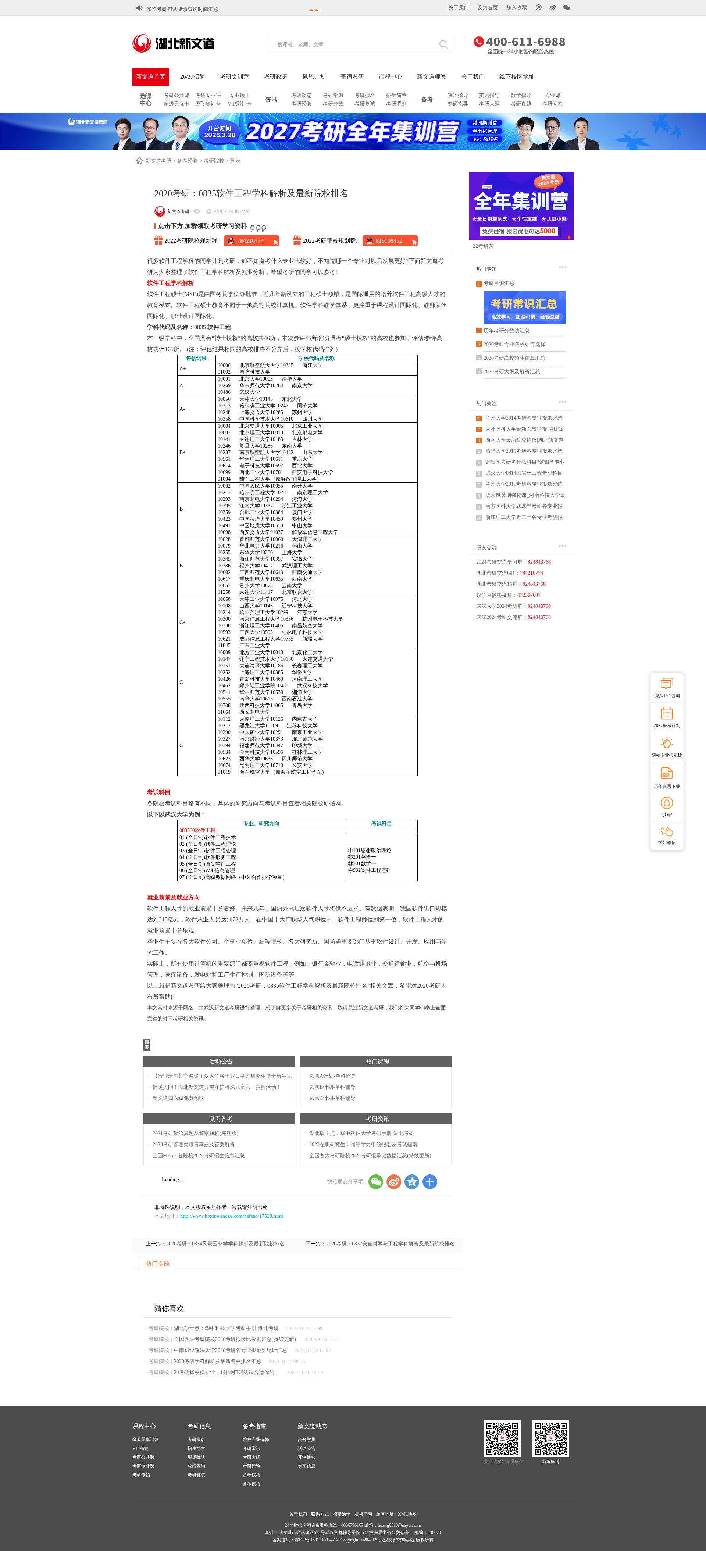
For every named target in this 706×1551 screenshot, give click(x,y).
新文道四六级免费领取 (178, 1098)
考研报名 (364, 95)
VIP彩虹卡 (240, 104)
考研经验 (301, 104)
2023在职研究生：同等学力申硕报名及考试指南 (363, 1144)
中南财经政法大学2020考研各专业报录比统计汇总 (230, 1350)
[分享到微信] (375, 1181)
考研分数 (333, 104)
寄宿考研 (352, 77)
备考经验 (187, 161)
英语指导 (489, 95)
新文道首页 (150, 77)
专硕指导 (458, 104)
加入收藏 (516, 7)
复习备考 (221, 1119)
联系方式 (320, 1514)
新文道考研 (158, 161)
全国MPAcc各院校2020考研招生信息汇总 (199, 1155)
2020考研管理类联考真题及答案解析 (194, 1144)
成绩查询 (196, 1466)
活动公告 (221, 1061)
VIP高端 (140, 1448)
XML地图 (407, 1514)
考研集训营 (234, 77)
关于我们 (458, 7)
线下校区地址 (517, 77)
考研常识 (333, 95)
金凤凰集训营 (145, 1439)
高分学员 (306, 1439)
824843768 (539, 562)
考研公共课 (176, 95)
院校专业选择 (256, 1439)
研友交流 (486, 547)
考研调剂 (396, 104)
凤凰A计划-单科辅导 (332, 1076)
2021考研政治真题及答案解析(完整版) (196, 1133)
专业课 (552, 95)
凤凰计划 (314, 77)
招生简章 (396, 95)
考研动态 (301, 95)
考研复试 (364, 104)
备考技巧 (251, 1474)
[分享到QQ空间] (411, 1181)
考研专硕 (141, 1474)
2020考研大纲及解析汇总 (512, 371)
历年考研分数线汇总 (507, 331)
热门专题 (486, 269)
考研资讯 (377, 1119)
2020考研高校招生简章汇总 (514, 358)
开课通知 (306, 1457)
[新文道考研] (182, 43)
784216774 (250, 241)
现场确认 (196, 1457)
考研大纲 (489, 104)
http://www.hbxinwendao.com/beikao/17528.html (231, 1216)
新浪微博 (551, 1461)
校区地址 (385, 1514)
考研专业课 (208, 95)
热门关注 (486, 403)
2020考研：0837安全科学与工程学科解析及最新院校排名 (390, 1244)
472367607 (529, 595)
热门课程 (377, 1061)
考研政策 (276, 77)
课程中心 (390, 77)
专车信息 (306, 1466)
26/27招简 (192, 77)
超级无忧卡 (176, 104)
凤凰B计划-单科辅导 (332, 1087)
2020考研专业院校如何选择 (514, 344)
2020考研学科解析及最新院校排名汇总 (217, 1361)
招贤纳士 (341, 1514)
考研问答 (552, 104)
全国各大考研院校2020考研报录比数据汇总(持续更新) (370, 1155)
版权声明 (363, 1514)
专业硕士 (239, 95)
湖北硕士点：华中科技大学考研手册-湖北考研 (361, 1133)
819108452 (389, 241)
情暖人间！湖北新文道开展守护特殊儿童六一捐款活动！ (217, 1087)
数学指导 (521, 95)
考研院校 (214, 161)
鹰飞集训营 (208, 104)
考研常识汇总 (499, 283)
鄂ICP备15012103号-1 (315, 1540)
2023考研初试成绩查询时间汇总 (182, 9)
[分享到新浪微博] (393, 1181)
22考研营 (483, 246)
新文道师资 (431, 77)
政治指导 (458, 95)
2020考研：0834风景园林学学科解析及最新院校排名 (225, 1244)
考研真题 (521, 104)
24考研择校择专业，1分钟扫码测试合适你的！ (226, 1372)
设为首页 (487, 7)
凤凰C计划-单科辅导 (332, 1098)
